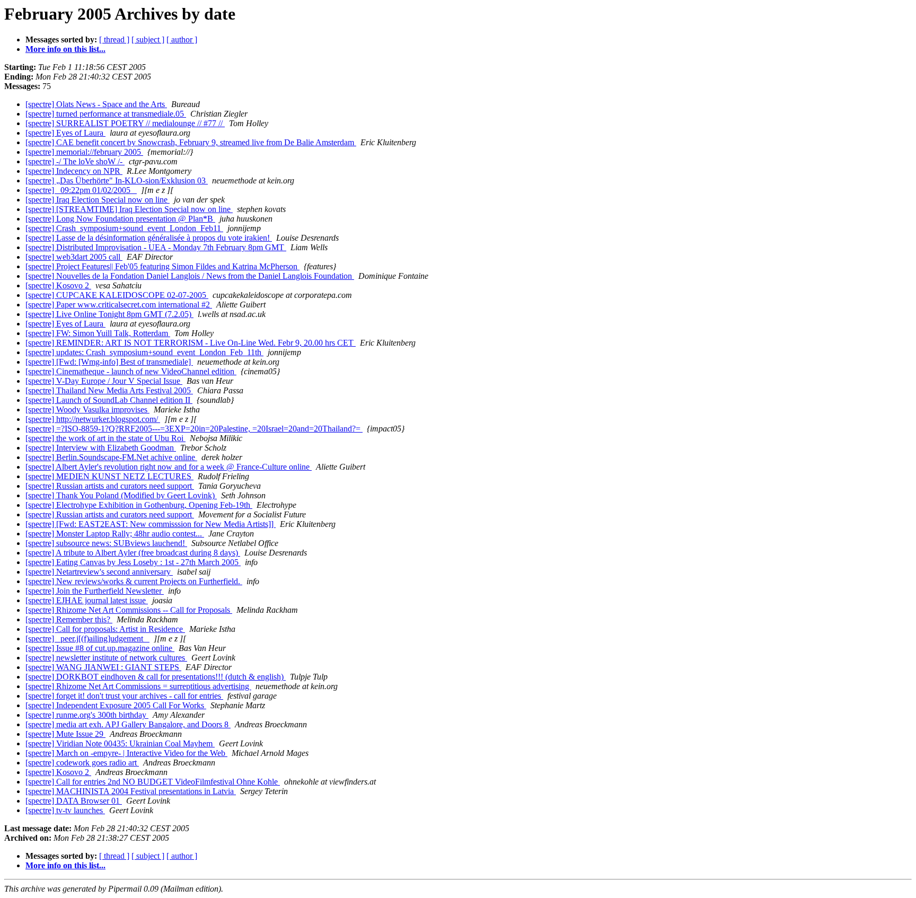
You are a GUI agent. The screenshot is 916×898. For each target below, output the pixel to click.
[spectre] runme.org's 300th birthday (86, 714)
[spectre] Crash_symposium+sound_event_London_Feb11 (124, 228)
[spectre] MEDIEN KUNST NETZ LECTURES (109, 476)
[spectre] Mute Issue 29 (65, 733)
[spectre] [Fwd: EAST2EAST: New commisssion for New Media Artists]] (150, 524)
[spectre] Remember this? (68, 619)
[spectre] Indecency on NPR (73, 170)
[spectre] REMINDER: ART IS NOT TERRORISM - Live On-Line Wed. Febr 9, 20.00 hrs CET (190, 342)
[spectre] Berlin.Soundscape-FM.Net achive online (111, 457)
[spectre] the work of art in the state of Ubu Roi (105, 438)
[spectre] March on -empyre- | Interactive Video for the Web (126, 753)
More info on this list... (65, 49)
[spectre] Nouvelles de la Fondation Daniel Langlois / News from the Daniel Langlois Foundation (189, 275)
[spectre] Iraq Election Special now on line (97, 199)
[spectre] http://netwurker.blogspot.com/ (92, 419)
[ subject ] (147, 39)
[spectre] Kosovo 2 (58, 285)
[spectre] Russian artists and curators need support (109, 485)
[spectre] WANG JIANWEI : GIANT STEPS (103, 667)
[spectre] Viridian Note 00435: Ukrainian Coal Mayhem (120, 743)
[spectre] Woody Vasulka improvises (87, 409)
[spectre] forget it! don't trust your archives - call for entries (124, 695)
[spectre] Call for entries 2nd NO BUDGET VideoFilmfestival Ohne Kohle (152, 781)
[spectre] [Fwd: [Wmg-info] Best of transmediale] (109, 361)
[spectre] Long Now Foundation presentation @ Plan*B (120, 218)
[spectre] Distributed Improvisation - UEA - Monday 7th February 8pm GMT (155, 247)
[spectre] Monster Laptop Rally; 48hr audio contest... (114, 533)
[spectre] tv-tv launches (65, 810)
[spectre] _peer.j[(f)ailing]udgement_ (87, 638)
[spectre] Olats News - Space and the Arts (96, 104)
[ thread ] (114, 39)
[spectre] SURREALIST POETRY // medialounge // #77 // (125, 123)
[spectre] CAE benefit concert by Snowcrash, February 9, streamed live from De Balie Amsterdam (190, 142)
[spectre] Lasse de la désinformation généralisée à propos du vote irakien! (148, 237)
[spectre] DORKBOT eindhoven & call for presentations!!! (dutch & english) (155, 676)
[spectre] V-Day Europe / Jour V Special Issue (103, 380)
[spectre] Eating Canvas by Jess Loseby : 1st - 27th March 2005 (133, 562)
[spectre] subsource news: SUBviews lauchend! (106, 543)
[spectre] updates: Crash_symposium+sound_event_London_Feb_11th (144, 352)
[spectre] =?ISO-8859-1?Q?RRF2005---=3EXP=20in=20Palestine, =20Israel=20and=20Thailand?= (194, 428)
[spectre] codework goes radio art (82, 762)
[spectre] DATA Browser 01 (73, 800)
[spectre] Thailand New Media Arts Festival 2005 (109, 390)
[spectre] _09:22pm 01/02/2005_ (81, 190)
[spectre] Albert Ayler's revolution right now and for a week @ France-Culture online (168, 466)
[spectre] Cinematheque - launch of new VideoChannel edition (130, 371)
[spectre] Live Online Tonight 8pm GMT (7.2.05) (109, 314)
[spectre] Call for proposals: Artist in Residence (105, 628)
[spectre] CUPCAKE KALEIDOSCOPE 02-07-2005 (116, 295)
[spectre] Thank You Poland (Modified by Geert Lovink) (121, 495)
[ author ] (181, 39)
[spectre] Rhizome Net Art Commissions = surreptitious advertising (138, 686)
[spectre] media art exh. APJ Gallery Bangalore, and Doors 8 (128, 724)
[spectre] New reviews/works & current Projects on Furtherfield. (133, 581)
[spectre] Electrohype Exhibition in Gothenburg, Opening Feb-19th (138, 504)
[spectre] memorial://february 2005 (84, 151)
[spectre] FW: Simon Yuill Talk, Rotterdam (97, 333)
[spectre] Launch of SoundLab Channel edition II (108, 399)
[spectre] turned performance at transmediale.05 (105, 113)
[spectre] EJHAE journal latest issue (86, 600)
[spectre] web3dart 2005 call (73, 256)
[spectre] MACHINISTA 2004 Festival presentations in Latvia (130, 791)
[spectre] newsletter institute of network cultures (106, 657)
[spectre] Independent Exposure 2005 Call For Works (115, 705)
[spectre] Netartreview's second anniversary (99, 571)
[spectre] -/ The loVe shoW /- (75, 161)
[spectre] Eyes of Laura (65, 132)
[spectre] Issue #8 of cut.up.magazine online (99, 648)
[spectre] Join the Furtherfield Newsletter (94, 590)
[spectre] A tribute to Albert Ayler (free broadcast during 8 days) (132, 552)
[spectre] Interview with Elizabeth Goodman (100, 447)
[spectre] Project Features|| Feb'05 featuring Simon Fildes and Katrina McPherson (162, 266)
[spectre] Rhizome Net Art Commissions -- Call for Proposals (128, 609)
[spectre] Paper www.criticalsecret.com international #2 (118, 304)
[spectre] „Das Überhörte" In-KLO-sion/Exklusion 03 (116, 180)
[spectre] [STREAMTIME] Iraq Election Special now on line (129, 209)
